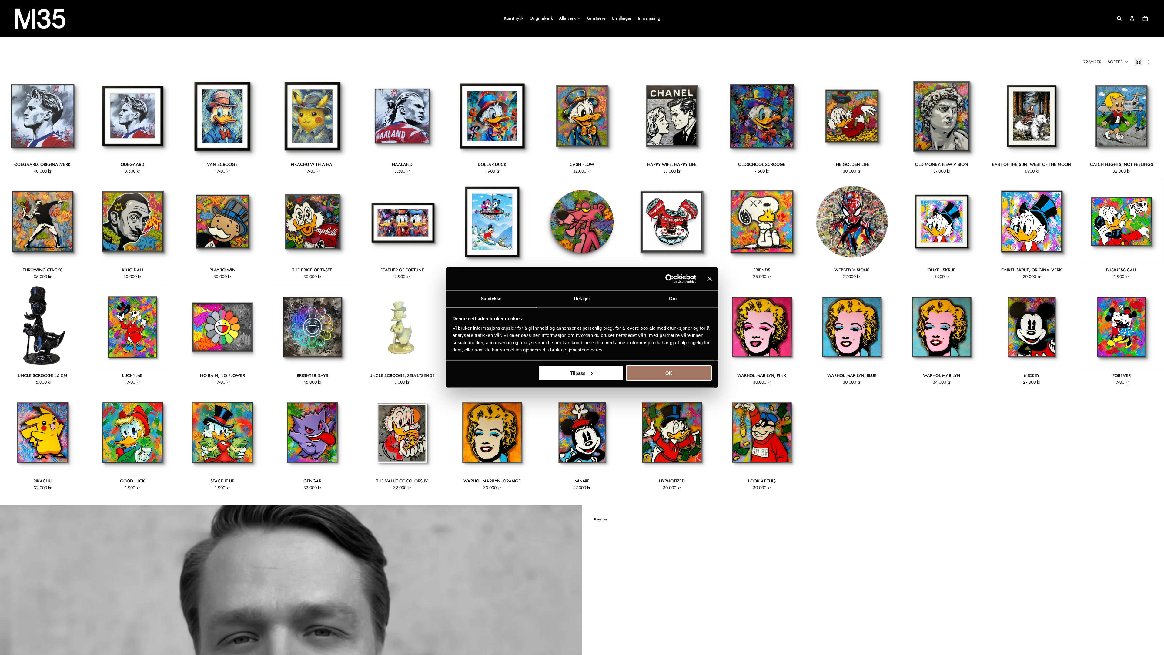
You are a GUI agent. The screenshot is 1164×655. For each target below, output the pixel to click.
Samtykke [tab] (491, 298)
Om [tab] (673, 298)
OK (668, 372)
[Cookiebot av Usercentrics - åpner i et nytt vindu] (669, 278)
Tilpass (577, 372)
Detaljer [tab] (582, 298)
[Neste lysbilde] (76, 116)
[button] (1118, 62)
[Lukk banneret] (709, 279)
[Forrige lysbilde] (9, 116)
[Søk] (1119, 18)
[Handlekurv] (1145, 18)
